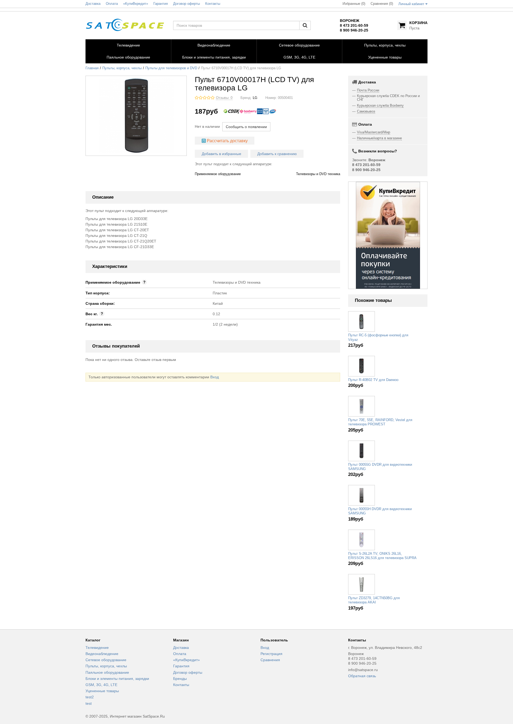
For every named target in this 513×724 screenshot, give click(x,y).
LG (255, 98)
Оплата (179, 654)
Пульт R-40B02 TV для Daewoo (373, 380)
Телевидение (97, 647)
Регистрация (271, 654)
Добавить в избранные (221, 154)
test (89, 703)
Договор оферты (187, 672)
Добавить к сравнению (277, 154)
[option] (388, 235)
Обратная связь (362, 676)
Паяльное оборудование (107, 672)
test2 (90, 697)
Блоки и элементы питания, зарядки (117, 678)
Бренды (180, 678)
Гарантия (181, 666)
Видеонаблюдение (102, 654)
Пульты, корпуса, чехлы (122, 68)
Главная (92, 68)
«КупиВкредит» (186, 660)
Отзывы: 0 (224, 98)
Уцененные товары (102, 691)
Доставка (181, 647)
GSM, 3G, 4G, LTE (101, 685)
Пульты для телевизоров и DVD (171, 68)
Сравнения (270, 660)
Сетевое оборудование (106, 660)
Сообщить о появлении (246, 127)
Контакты (181, 685)
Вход (214, 377)
